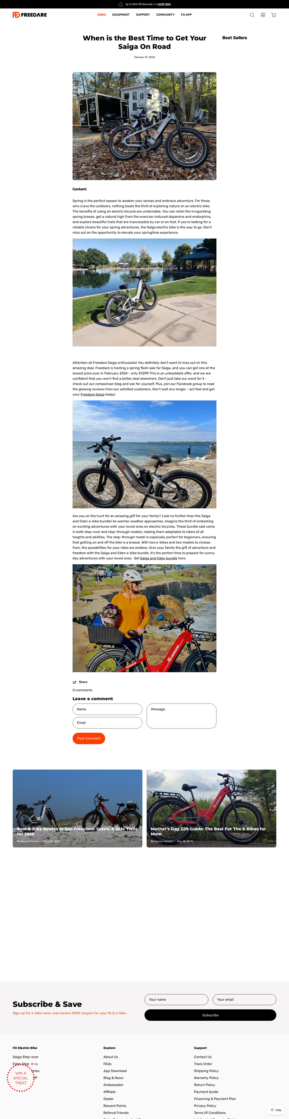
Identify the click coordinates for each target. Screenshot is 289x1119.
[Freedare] (30, 15)
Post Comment (88, 738)
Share (83, 682)
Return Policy (204, 1085)
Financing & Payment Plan (215, 1099)
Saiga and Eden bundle (158, 558)
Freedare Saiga (93, 394)
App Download (115, 1071)
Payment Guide (206, 1092)
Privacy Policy (205, 1106)
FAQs (107, 1064)
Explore (109, 1048)
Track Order (203, 1064)
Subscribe (210, 1015)
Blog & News (113, 1078)
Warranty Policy (206, 1078)
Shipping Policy (206, 1071)
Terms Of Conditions (210, 1113)
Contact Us (203, 1057)
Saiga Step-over (26, 1057)
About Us (110, 1057)
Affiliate (109, 1092)
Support (200, 1048)
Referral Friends (116, 1113)
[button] (252, 14)
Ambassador (113, 1085)
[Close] (32, 1064)
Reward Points (114, 1106)
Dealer (108, 1099)
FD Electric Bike (25, 1048)
